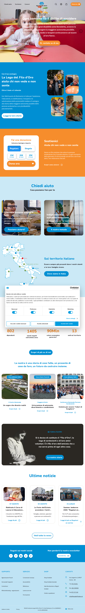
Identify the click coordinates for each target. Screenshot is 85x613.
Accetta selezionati (42, 323)
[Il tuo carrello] (66, 4)
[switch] (33, 312)
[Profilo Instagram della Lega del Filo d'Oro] (16, 556)
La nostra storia (54, 457)
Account (61, 4)
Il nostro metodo (59, 229)
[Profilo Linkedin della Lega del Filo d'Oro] (21, 556)
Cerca (56, 4)
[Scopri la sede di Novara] (7, 250)
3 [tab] (45, 60)
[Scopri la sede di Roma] (20, 266)
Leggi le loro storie (12, 115)
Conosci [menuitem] (27, 4)
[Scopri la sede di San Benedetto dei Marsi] (24, 264)
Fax (73, 592)
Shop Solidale (48, 577)
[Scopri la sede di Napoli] (25, 270)
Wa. (73, 588)
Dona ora (75, 4)
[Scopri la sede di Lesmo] (12, 247)
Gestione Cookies (5, 609)
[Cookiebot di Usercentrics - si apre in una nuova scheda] (71, 288)
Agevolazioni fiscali (7, 577)
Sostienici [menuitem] (18, 4)
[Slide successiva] (81, 31)
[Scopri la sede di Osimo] (22, 258)
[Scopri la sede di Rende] (32, 278)
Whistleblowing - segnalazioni (10, 590)
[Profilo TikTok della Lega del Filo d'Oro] (31, 556)
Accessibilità (26, 582)
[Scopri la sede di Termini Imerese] (24, 284)
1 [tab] (40, 60)
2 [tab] (42, 60)
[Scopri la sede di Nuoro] (9, 271)
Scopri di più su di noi (41, 352)
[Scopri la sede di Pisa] (14, 258)
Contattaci (5, 586)
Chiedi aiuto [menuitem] (8, 4)
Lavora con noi (27, 590)
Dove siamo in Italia (56, 273)
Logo (42, 4)
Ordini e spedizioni (49, 593)
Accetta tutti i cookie (67, 323)
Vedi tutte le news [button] (42, 535)
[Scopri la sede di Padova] (18, 250)
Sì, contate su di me (49, 43)
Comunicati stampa (28, 577)
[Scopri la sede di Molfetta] (33, 268)
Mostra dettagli (70, 318)
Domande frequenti (7, 582)
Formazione (26, 595)
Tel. (73, 584)
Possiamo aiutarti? (16, 229)
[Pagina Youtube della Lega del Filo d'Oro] (26, 556)
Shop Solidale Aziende (50, 582)
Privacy (18, 609)
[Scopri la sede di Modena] (16, 253)
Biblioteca (26, 586)
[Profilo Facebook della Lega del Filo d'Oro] (11, 556)
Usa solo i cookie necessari (18, 323)
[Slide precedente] (4, 31)
